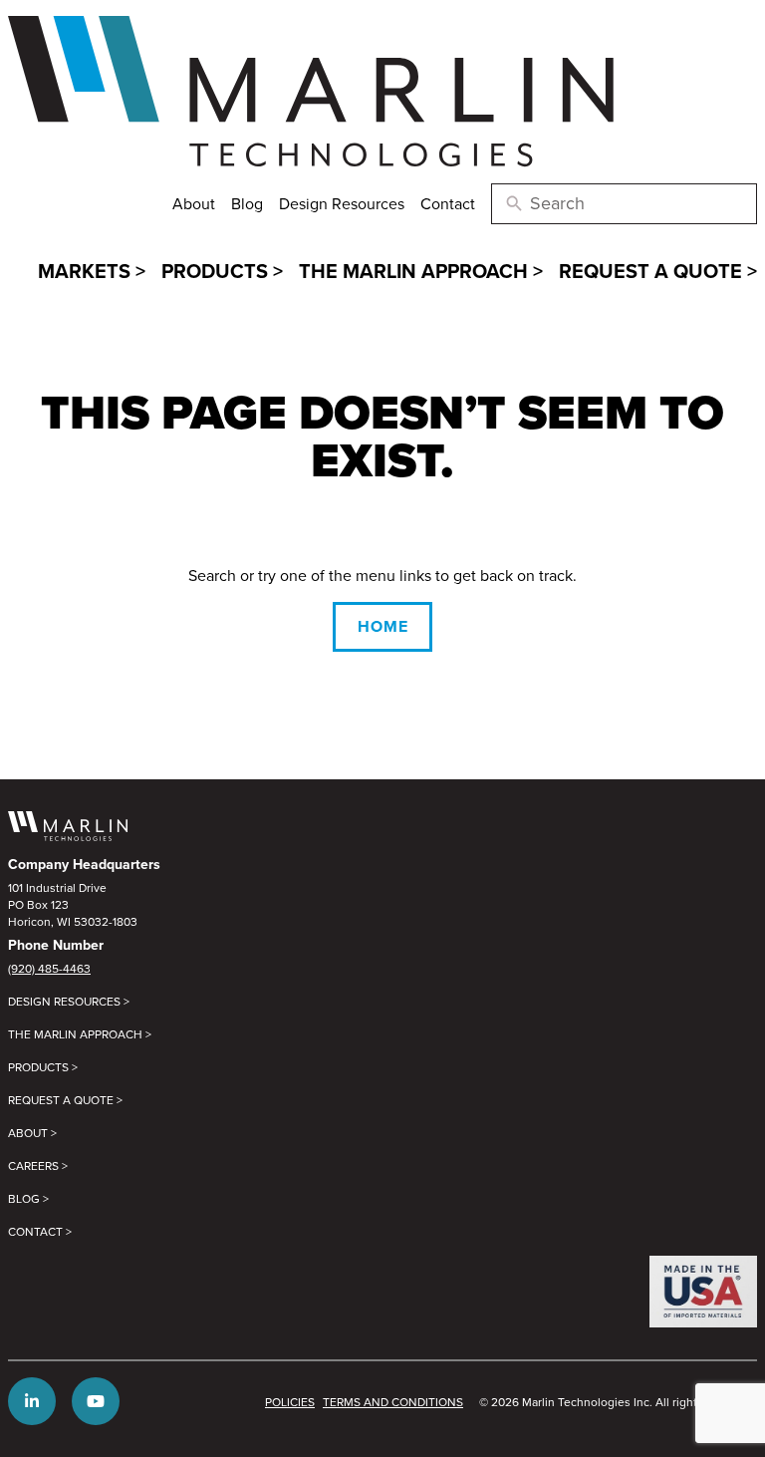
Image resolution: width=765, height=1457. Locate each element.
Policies (290, 1401)
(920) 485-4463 (49, 968)
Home (383, 626)
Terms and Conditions (393, 1401)
